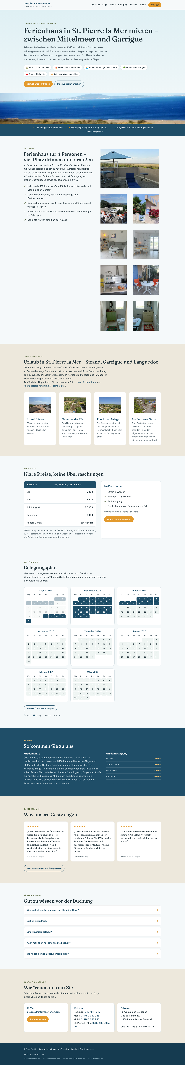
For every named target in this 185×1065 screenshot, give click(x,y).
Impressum (89, 1049)
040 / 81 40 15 (92, 1012)
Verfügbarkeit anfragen (38, 84)
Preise (113, 5)
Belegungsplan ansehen (69, 84)
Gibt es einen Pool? (37, 921)
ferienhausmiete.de (32, 1059)
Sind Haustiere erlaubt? (39, 932)
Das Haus (95, 5)
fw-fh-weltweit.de (95, 1059)
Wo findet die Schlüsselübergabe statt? (48, 953)
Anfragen (155, 5)
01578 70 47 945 (90, 1019)
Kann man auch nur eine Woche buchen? (49, 942)
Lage (104, 5)
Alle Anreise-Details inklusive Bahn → (126, 783)
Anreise (133, 5)
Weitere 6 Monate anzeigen (40, 708)
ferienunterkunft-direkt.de (74, 1059)
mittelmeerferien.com (38, 5)
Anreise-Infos (77, 1049)
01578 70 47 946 (90, 1015)
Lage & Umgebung (87, 382)
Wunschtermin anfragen (119, 519)
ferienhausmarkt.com (51, 1059)
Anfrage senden (38, 1019)
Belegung (122, 5)
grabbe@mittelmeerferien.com (43, 1012)
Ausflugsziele (63, 1049)
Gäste (143, 5)
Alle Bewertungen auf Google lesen (44, 868)
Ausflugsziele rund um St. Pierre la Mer (44, 385)
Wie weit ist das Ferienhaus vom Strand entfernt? (53, 910)
